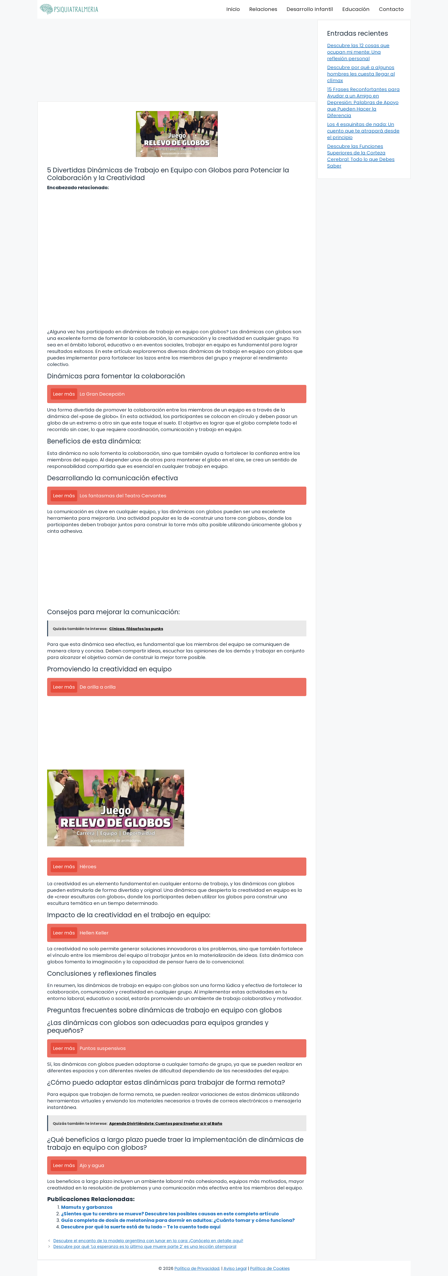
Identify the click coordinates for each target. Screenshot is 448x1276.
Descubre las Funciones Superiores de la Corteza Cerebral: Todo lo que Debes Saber (361, 156)
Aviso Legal (235, 1268)
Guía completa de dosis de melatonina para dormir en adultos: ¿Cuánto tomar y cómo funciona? (178, 1220)
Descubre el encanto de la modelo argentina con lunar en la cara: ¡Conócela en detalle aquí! (148, 1241)
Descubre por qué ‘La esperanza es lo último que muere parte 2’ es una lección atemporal (144, 1246)
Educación (356, 9)
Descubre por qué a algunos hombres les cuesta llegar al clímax (361, 74)
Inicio (233, 9)
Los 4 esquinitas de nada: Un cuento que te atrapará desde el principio (363, 131)
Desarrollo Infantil (310, 9)
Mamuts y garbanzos (86, 1207)
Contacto (391, 9)
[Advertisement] (176, 60)
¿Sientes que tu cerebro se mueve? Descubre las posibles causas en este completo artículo (170, 1213)
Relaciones (263, 9)
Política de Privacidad (197, 1268)
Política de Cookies (270, 1268)
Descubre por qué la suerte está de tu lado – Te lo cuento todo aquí (141, 1227)
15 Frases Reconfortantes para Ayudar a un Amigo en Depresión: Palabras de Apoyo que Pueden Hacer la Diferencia (363, 102)
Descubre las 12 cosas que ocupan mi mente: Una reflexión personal (358, 52)
